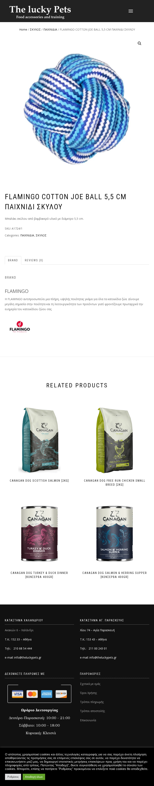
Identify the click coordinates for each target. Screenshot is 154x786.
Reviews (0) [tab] (34, 260)
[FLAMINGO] (20, 326)
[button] (139, 43)
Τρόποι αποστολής (92, 711)
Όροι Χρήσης (88, 693)
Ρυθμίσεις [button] (13, 776)
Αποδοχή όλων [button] (34, 776)
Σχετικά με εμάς (90, 684)
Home (23, 29)
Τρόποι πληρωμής (92, 702)
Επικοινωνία (88, 720)
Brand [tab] (13, 260)
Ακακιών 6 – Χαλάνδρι (19, 630)
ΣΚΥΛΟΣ (35, 29)
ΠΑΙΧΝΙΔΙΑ (50, 29)
